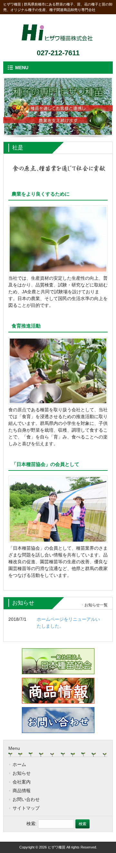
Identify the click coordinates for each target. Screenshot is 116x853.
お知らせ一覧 (96, 605)
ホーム (19, 764)
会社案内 (22, 781)
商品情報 (22, 790)
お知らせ (22, 773)
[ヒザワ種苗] (58, 43)
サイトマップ (26, 808)
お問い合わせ (26, 799)
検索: (31, 823)
